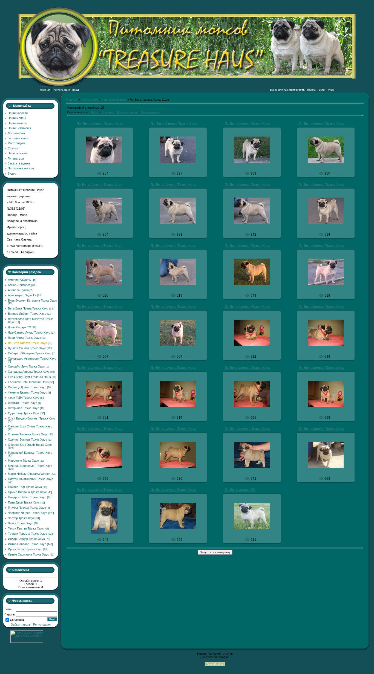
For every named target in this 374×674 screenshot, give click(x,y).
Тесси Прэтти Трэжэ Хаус (26, 528)
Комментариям (127, 112)
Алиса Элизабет (19, 285)
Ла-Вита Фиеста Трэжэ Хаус (27, 343)
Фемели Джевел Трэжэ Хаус (27, 392)
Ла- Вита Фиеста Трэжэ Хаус (100, 124)
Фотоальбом (89, 99)
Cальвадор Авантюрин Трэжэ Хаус (32, 358)
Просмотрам (150, 112)
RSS (331, 89)
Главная (45, 89)
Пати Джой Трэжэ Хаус (24, 502)
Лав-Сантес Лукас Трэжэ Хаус (29, 332)
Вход (75, 89)
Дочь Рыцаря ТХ (19, 327)
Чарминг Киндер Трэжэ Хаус (27, 512)
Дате (94, 112)
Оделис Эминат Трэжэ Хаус (27, 439)
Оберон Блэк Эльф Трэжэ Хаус (30, 444)
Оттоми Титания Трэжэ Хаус (28, 434)
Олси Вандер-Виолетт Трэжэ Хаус (32, 418)
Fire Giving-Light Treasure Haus (29, 376)
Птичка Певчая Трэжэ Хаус (27, 507)
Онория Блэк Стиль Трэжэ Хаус (30, 426)
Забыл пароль (21, 624)
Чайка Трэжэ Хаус (20, 523)
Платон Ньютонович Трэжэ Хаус (30, 479)
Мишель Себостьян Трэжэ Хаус (30, 465)
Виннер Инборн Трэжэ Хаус (27, 313)
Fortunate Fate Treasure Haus (28, 382)
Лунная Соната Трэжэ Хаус (27, 348)
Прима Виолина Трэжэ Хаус (27, 492)
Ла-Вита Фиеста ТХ (240, 490)
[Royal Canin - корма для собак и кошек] (26, 641)
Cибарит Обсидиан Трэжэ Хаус (29, 353)
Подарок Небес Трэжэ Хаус (27, 497)
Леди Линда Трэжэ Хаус (24, 337)
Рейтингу (108, 112)
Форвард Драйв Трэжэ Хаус (27, 387)
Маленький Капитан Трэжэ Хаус (30, 452)
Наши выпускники (113, 99)
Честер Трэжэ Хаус (21, 518)
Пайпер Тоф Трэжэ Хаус (25, 486)
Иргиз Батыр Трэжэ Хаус (25, 549)
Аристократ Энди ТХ (22, 295)
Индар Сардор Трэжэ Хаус (26, 538)
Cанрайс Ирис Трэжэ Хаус (26, 366)
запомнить (17, 619)
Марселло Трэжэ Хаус (23, 460)
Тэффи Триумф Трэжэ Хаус (27, 533)
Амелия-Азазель (19, 279)
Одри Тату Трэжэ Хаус (24, 413)
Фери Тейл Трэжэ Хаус (23, 397)
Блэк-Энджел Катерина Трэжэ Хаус (32, 300)
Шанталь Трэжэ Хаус (22, 402)
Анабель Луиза (18, 290)
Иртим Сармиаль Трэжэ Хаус (28, 554)
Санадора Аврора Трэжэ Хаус (29, 371)
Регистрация (61, 89)
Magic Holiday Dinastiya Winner (29, 473)
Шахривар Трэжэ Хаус (23, 408)
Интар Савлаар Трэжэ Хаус (27, 544)
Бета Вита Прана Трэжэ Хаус (28, 308)
